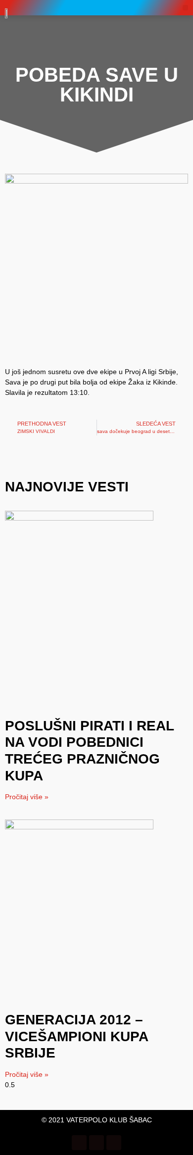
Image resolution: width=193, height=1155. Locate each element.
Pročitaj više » (26, 797)
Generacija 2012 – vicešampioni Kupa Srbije (76, 1036)
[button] (185, 7)
